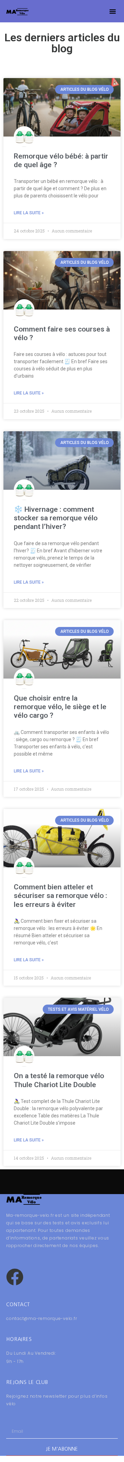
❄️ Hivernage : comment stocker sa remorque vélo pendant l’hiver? (55, 518)
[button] (112, 11)
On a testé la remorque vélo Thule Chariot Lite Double (59, 1080)
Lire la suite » (29, 212)
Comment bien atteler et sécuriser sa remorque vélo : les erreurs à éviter (60, 895)
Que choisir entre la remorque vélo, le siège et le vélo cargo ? (60, 706)
